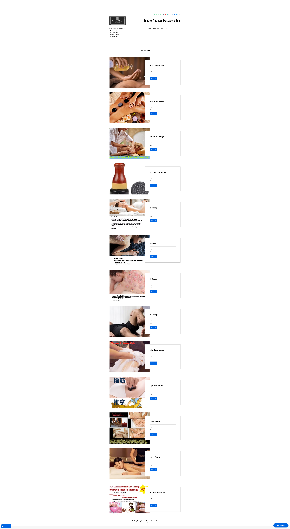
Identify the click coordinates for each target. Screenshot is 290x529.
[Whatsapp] (159, 14)
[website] (179, 14)
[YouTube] (165, 14)
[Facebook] (172, 14)
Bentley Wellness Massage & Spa (162, 21)
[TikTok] (168, 14)
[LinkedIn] (177, 14)
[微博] (163, 14)
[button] (153, 78)
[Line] (154, 14)
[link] (163, 65)
